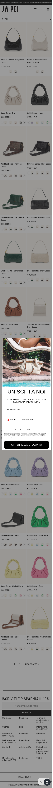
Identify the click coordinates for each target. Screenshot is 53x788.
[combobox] (11, 419)
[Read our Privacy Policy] (46, 434)
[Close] (46, 341)
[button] (45, 782)
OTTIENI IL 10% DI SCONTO (25, 444)
